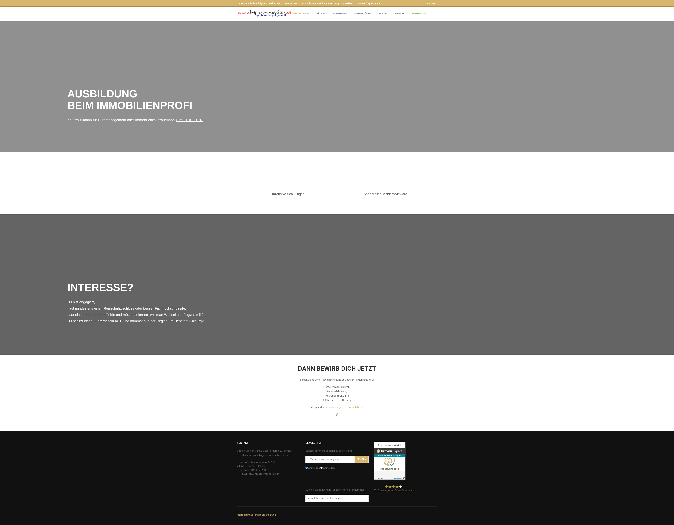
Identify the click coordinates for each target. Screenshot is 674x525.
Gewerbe (399, 13)
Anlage (382, 13)
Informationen (300, 13)
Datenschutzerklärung (263, 514)
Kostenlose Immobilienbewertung (320, 3)
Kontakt (431, 3)
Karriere (347, 3)
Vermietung (419, 13)
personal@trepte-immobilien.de (346, 407)
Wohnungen (340, 13)
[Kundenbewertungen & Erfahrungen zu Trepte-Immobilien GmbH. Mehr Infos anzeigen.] (389, 460)
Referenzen (291, 3)
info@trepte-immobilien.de (263, 474)
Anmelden (314, 468)
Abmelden (329, 468)
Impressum (243, 514)
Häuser (321, 13)
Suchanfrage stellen (368, 3)
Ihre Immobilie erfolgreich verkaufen (259, 3)
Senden (361, 459)
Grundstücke (362, 13)
